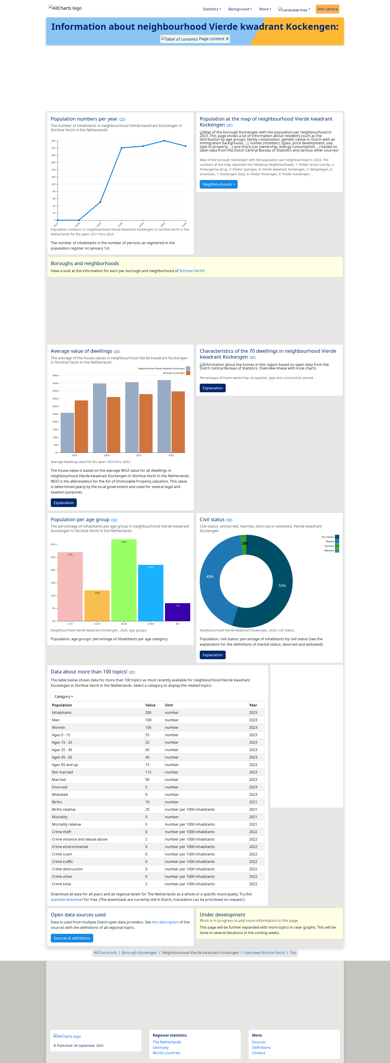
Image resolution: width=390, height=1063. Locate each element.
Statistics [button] (210, 9)
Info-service (328, 9)
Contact (258, 1052)
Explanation (64, 502)
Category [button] (62, 696)
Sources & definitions (72, 938)
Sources (259, 1042)
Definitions (261, 1047)
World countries (166, 1052)
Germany (161, 1047)
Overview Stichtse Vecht (264, 952)
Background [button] (238, 9)
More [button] (264, 9)
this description (165, 922)
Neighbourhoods (217, 184)
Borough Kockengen (139, 952)
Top (293, 952)
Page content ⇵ (213, 38)
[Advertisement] (184, 78)
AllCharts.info (105, 952)
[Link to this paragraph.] (122, 118)
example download (67, 899)
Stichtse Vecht (191, 270)
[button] (294, 9)
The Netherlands (167, 1042)
